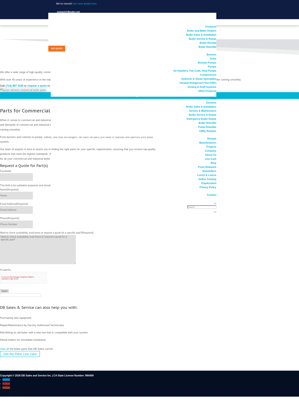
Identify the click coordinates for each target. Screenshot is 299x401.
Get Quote (56, 48)
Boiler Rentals (208, 43)
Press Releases (207, 167)
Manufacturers (207, 142)
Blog (213, 163)
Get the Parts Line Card (19, 354)
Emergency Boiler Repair (201, 119)
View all (4, 348)
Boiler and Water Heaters (201, 30)
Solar (213, 58)
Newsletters (209, 171)
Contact (211, 195)
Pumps (212, 66)
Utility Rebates (207, 131)
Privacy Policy (207, 187)
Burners (211, 54)
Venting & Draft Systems (201, 87)
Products (210, 26)
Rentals (211, 138)
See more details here (84, 3)
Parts (213, 98)
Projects (211, 146)
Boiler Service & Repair (202, 39)
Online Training (207, 179)
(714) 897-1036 (14, 85)
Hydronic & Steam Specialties (198, 79)
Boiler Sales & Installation (201, 34)
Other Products (207, 91)
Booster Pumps (207, 62)
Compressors (208, 75)
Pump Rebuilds (207, 127)
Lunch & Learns (206, 175)
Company (210, 150)
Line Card (210, 159)
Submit (4, 291)
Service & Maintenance (202, 110)
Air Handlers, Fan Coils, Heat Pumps (194, 70)
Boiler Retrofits (207, 47)
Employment (208, 183)
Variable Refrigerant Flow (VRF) (197, 83)
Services (211, 102)
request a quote (37, 85)
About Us (210, 155)
